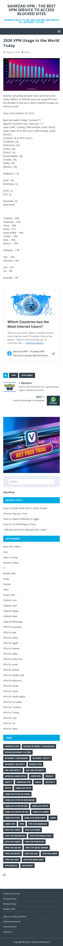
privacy (49, 776)
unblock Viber (41, 812)
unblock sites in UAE (16, 806)
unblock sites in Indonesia (20, 800)
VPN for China (10, 637)
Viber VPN (10, 824)
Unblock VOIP (12, 817)
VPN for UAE (9, 718)
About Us (7, 931)
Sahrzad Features (12, 921)
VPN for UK (9, 723)
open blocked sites (15, 776)
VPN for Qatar (10, 691)
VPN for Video (10, 728)
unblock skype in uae (16, 812)
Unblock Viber (10, 616)
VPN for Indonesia (12, 659)
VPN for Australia (12, 626)
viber (53, 817)
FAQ (5, 552)
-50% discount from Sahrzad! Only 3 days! (25, 529)
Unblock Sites (10, 605)
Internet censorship (16, 758)
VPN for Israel (10, 664)
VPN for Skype (12, 853)
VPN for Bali (9, 632)
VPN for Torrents (12, 707)
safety (8, 782)
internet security (15, 764)
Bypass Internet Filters (18, 752)
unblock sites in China (17, 794)
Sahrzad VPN (24, 782)
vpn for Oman (12, 841)
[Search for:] (31, 481)
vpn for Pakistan (34, 841)
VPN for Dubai (32, 830)
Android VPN (12, 746)
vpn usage (27, 375)
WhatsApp (27, 865)
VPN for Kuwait (11, 669)
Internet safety (41, 758)
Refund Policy (10, 903)
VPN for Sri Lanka (12, 701)
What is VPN (9, 909)
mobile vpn (35, 764)
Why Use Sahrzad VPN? (14, 916)
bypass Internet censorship (38, 746)
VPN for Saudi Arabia (14, 696)
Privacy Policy (9, 898)
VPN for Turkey (11, 712)
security (50, 782)
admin (27, 52)
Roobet (7, 584)
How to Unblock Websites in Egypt (21, 518)
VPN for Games (11, 648)
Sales (6, 589)
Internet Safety (11, 562)
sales (38, 782)
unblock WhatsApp (13, 621)
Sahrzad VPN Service (40, 942)
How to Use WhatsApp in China (19, 524)
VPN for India (10, 653)
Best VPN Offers (11, 546)
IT (4, 568)
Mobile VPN (9, 573)
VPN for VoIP (12, 859)
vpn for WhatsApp (33, 859)
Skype (8, 788)
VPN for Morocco (12, 680)
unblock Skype (40, 806)
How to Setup (10, 557)
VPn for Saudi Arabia (36, 847)
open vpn (36, 776)
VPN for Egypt (10, 643)
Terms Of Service (11, 893)
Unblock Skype (10, 610)
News (6, 578)
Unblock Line (10, 600)
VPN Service (11, 865)
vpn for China (12, 830)
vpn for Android (37, 824)
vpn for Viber (49, 853)
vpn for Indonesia (15, 835)
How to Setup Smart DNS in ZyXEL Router (25, 508)
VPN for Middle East (13, 675)
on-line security (35, 770)
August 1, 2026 (13, 52)
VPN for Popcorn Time (15, 513)
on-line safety (13, 770)
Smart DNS (9, 594)
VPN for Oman (11, 685)
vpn (13, 375)
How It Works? (10, 926)
